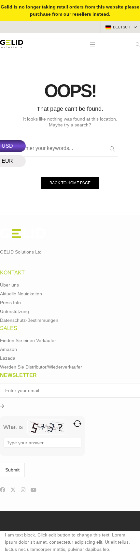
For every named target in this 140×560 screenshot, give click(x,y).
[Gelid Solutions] (11, 45)
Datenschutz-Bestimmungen (29, 320)
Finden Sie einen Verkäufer (28, 340)
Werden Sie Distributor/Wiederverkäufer (41, 367)
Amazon (8, 349)
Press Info (10, 302)
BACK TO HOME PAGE (70, 183)
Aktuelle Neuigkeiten (21, 293)
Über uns (9, 285)
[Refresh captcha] (77, 424)
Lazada (7, 358)
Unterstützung (14, 311)
